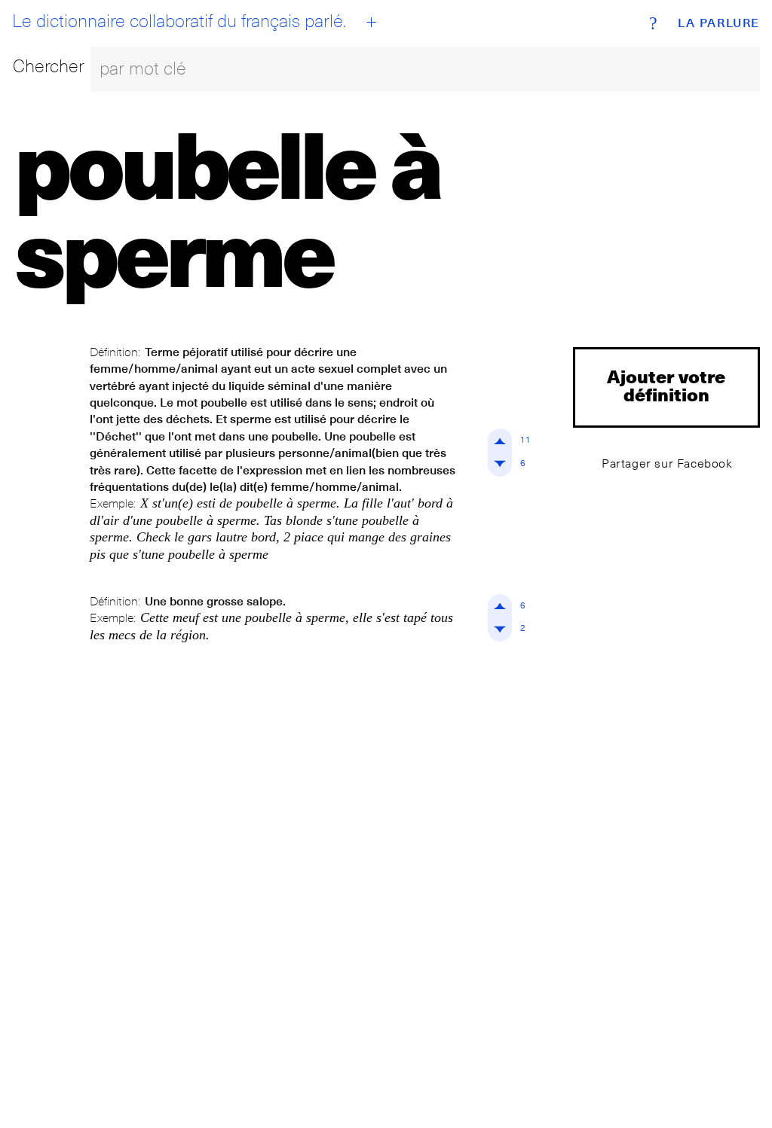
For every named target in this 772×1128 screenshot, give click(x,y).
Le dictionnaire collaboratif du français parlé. (179, 21)
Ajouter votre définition (666, 385)
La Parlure (719, 23)
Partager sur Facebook (667, 463)
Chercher (48, 66)
